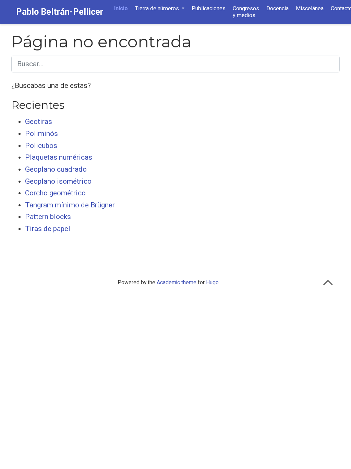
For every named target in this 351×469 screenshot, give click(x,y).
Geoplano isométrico (58, 181)
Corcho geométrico (55, 193)
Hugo (212, 282)
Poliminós (41, 133)
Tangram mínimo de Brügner (70, 205)
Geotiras (38, 121)
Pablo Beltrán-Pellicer (59, 12)
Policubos (41, 145)
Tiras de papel (47, 229)
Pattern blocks (48, 217)
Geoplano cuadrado (56, 169)
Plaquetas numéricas (58, 157)
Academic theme (176, 282)
